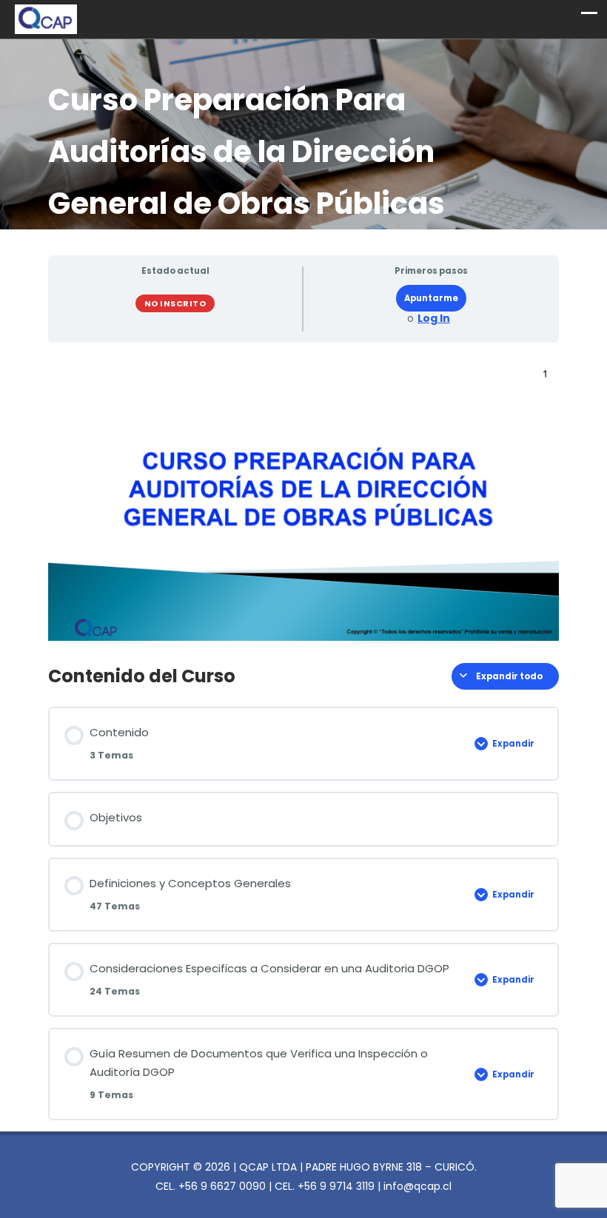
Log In (433, 319)
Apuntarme (431, 298)
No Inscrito (175, 303)
